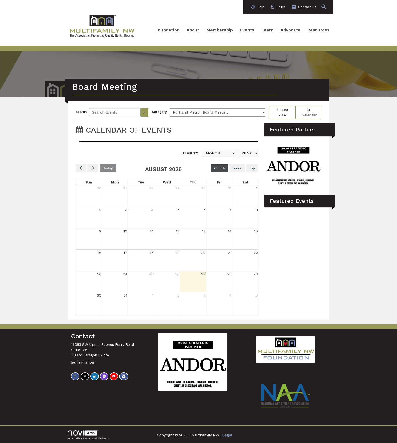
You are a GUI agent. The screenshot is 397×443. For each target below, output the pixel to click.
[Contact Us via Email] (123, 376)
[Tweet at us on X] (85, 376)
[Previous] (81, 168)
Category (159, 112)
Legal (227, 435)
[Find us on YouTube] (114, 376)
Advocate (291, 30)
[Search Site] (324, 7)
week (237, 168)
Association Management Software (88, 438)
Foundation (167, 30)
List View (283, 112)
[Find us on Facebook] (75, 376)
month (219, 168)
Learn (267, 30)
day (252, 168)
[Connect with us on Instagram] (104, 376)
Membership (219, 30)
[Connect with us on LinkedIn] (94, 376)
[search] (144, 112)
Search (81, 112)
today (108, 168)
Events (247, 30)
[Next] (92, 168)
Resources (318, 30)
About (193, 30)
